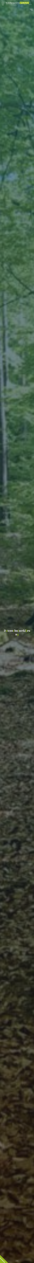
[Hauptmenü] (31, 10)
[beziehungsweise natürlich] (3, 3)
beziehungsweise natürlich (17, 3)
